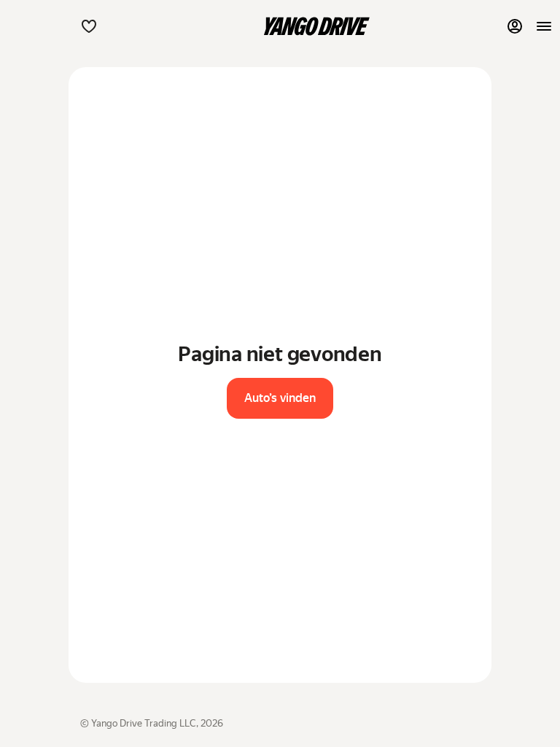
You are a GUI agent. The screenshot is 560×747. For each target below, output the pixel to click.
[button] (89, 26)
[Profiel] (515, 26)
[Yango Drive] (316, 26)
